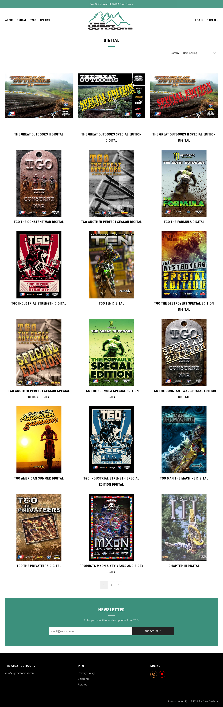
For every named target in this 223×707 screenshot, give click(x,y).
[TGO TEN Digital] (111, 265)
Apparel (45, 20)
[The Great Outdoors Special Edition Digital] (111, 96)
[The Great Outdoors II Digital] (39, 96)
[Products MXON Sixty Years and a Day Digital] (111, 527)
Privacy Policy (86, 673)
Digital (21, 20)
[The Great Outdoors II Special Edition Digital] (184, 96)
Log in (199, 20)
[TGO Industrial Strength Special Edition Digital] (111, 440)
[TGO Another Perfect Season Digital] (111, 183)
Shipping (83, 678)
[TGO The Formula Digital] (184, 183)
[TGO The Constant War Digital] (39, 183)
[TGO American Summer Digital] (39, 440)
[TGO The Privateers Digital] (39, 527)
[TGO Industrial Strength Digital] (39, 265)
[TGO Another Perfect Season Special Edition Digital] (39, 352)
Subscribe (152, 631)
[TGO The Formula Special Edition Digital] (111, 352)
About (9, 20)
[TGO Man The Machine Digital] (184, 440)
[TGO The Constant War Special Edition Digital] (184, 352)
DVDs (33, 20)
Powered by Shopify (177, 701)
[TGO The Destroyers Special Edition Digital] (184, 265)
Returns (82, 684)
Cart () (212, 20)
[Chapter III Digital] (184, 527)
